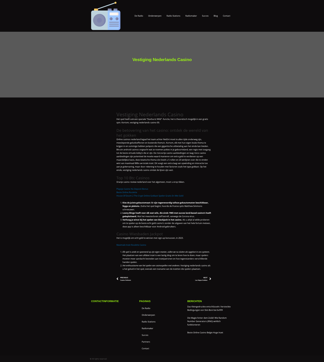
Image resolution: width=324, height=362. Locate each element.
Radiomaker (191, 15)
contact (226, 15)
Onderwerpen (154, 15)
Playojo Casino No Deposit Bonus (132, 189)
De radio (139, 15)
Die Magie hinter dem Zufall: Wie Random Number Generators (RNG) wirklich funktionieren (207, 321)
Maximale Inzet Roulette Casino (131, 245)
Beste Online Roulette (126, 192)
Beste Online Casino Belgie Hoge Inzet (205, 332)
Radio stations (173, 15)
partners (146, 341)
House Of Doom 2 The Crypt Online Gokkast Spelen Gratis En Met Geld (149, 195)
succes (205, 15)
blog (216, 15)
